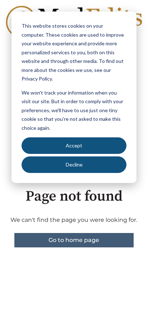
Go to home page (73, 240)
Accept (74, 145)
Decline (74, 164)
